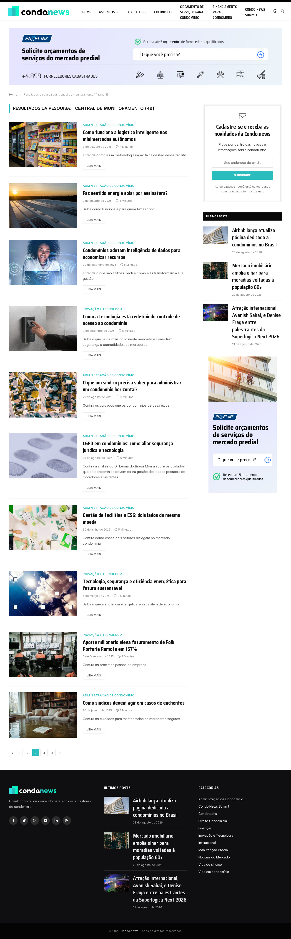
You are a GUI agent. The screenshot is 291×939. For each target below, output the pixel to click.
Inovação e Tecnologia (103, 309)
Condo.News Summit (255, 12)
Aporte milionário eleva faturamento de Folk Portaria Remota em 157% (128, 646)
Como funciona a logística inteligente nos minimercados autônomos (125, 136)
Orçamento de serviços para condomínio (192, 12)
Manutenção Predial (213, 850)
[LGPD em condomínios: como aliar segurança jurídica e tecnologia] (43, 455)
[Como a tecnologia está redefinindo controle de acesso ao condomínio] (43, 329)
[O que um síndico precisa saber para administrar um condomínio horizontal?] (43, 395)
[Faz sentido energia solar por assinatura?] (43, 205)
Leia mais (94, 165)
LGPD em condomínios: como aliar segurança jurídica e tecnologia (128, 447)
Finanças (205, 828)
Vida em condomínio (213, 872)
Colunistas (163, 12)
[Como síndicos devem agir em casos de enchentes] (43, 715)
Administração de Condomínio (108, 125)
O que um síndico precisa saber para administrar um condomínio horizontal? (132, 386)
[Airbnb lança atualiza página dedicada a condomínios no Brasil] (215, 235)
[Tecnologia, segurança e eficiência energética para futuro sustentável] (43, 593)
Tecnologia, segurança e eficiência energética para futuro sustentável (134, 585)
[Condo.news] (38, 11)
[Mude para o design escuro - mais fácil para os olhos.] (275, 11)
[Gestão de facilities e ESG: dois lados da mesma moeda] (43, 527)
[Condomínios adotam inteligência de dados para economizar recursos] (43, 262)
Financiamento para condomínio (225, 12)
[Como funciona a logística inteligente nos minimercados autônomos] (43, 144)
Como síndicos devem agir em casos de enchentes (134, 703)
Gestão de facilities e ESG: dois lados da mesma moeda (131, 519)
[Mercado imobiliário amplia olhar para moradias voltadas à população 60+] (215, 270)
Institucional (207, 843)
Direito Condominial (213, 821)
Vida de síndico (210, 864)
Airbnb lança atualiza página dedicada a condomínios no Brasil (254, 237)
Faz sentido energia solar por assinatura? (125, 193)
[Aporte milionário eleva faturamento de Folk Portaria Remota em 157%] (43, 654)
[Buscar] (282, 11)
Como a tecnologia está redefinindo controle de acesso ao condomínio (131, 320)
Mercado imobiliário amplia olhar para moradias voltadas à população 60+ (253, 276)
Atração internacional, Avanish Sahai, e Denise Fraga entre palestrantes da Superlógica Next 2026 (256, 322)
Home (86, 12)
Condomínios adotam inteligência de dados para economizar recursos (132, 254)
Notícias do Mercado (214, 857)
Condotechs (136, 12)
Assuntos (107, 12)
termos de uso (253, 191)
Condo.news (129, 931)
